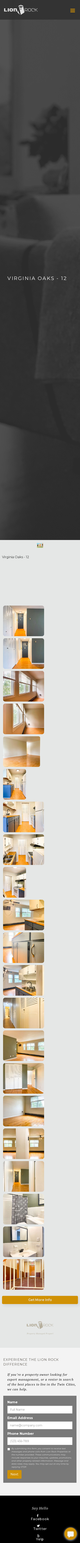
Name (12, 1402)
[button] (72, 10)
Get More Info (40, 1300)
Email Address (20, 1418)
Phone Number (20, 1434)
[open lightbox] (23, 621)
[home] (20, 10)
